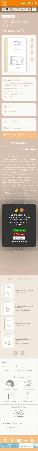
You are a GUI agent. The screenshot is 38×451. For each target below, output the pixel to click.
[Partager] (25, 9)
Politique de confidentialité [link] (19, 241)
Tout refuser (19, 234)
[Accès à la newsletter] (21, 9)
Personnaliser (19, 238)
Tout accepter (20, 230)
